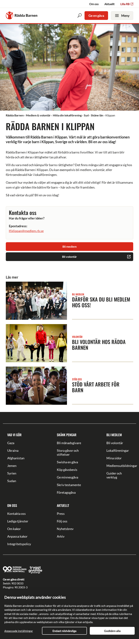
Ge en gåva (96, 16)
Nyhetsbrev (65, 529)
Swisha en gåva (67, 462)
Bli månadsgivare (69, 443)
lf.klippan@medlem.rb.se (26, 231)
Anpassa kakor (17, 536)
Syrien (11, 473)
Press (61, 514)
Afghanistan (15, 458)
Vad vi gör (14, 434)
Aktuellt (109, 4)
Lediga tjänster (17, 521)
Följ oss (62, 521)
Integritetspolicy (19, 544)
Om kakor (14, 529)
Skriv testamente (69, 485)
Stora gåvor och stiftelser (68, 452)
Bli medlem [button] (69, 246)
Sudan (11, 481)
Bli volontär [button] (69, 256)
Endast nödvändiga (64, 630)
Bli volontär (114, 443)
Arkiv (60, 536)
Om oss (94, 4)
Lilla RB (125, 4)
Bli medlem (114, 434)
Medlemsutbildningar (119, 466)
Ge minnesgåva (67, 477)
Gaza (10, 443)
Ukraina (12, 450)
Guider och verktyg (114, 475)
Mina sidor (114, 458)
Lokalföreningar (117, 450)
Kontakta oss (16, 514)
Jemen (11, 466)
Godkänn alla (112, 630)
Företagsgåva (66, 492)
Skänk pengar (66, 434)
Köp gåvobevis (67, 470)
